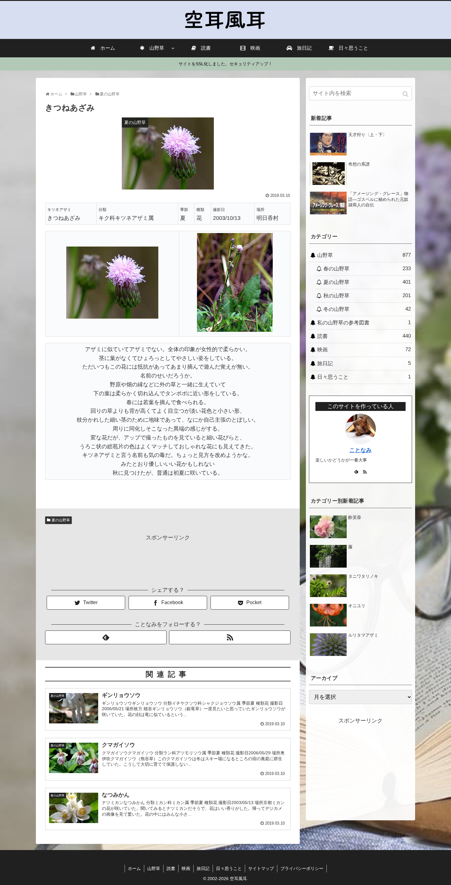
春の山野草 (367, 269)
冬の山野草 (367, 309)
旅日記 (364, 363)
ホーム (134, 868)
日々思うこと (364, 377)
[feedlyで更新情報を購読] (106, 637)
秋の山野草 (367, 296)
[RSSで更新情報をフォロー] (230, 637)
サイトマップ (261, 868)
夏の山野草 (61, 520)
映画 (364, 350)
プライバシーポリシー (301, 868)
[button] (406, 94)
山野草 (364, 255)
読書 (364, 336)
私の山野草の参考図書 (364, 323)
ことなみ (360, 450)
